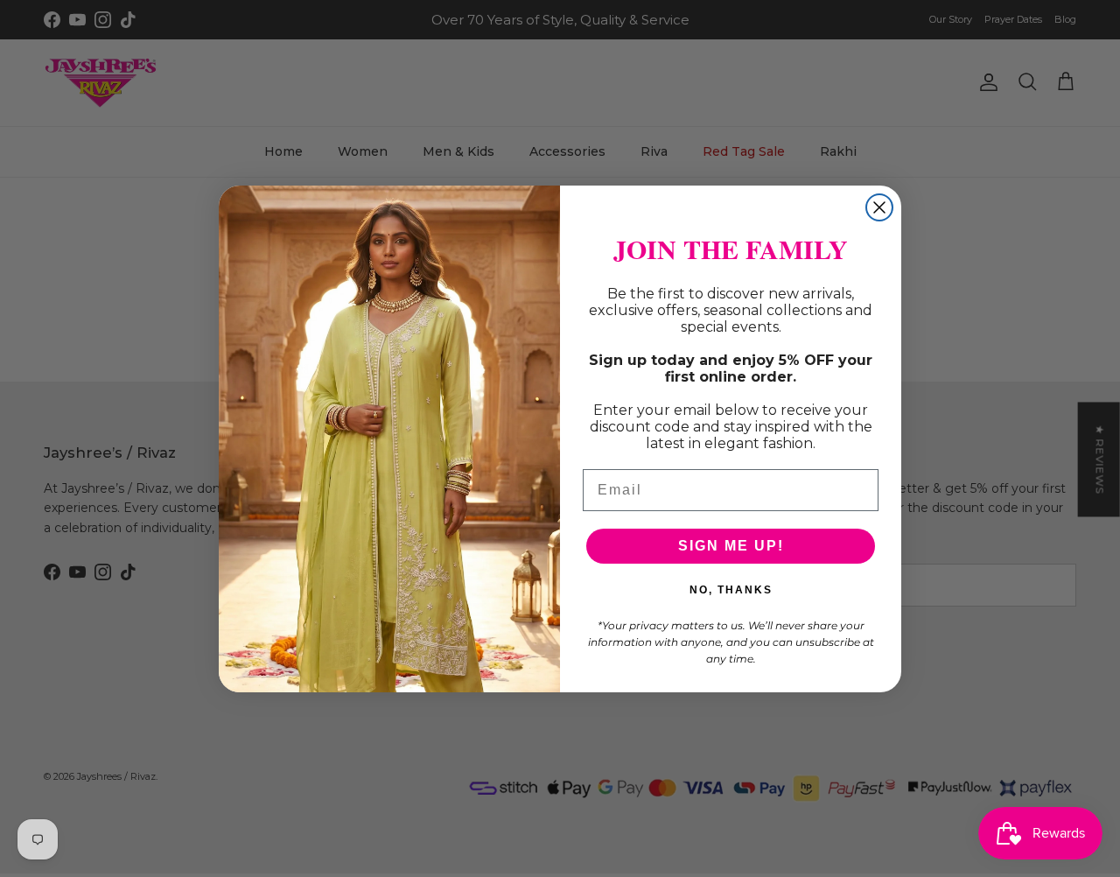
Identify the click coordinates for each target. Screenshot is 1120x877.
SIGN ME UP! (731, 545)
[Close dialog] (879, 207)
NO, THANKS (731, 590)
